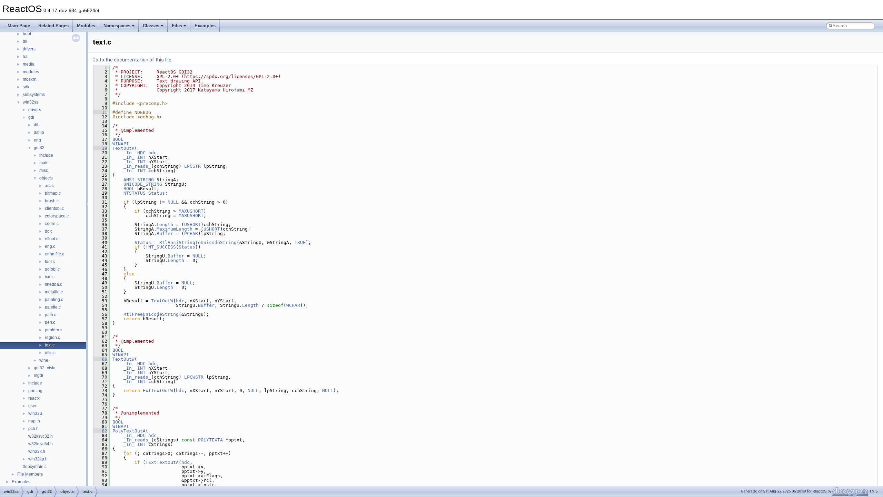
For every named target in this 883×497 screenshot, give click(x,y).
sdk (26, 87)
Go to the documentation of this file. (132, 59)
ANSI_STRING (138, 179)
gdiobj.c (52, 269)
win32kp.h (38, 459)
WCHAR (293, 305)
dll (25, 41)
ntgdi (38, 375)
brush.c (52, 200)
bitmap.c (53, 193)
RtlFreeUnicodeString (151, 314)
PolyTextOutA (129, 430)
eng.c (50, 246)
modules (31, 71)
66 (100, 359)
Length (165, 224)
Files (177, 25)
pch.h (33, 428)
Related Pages (53, 25)
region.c (52, 337)
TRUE (300, 242)
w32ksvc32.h (40, 436)
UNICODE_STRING (142, 184)
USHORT (192, 224)
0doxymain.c (35, 466)
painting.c (54, 299)
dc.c (48, 231)
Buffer (165, 233)
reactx (34, 398)
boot (27, 33)
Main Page (19, 25)
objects (46, 178)
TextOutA (123, 148)
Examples (205, 25)
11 (100, 112)
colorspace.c (57, 216)
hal (26, 56)
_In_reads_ (137, 166)
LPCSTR (192, 166)
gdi (31, 117)
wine (43, 360)
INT (141, 157)
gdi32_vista (45, 368)
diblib (39, 132)
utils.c (50, 352)
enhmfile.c (54, 254)
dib (37, 125)
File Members (30, 474)
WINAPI (120, 143)
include (46, 155)
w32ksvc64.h (40, 443)
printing (35, 390)
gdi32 (39, 147)
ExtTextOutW (158, 390)
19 (100, 148)
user (32, 405)
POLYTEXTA (210, 439)
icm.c (49, 276)
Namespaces (116, 25)
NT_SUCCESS (162, 247)
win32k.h (36, 451)
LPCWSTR (194, 377)
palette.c (53, 307)
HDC (141, 152)
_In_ (129, 152)
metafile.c (54, 292)
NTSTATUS (134, 193)
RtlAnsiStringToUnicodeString (198, 242)
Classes (151, 25)
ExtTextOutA (163, 462)
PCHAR (191, 233)
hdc (152, 152)
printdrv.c (53, 330)
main (44, 162)
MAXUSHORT (191, 211)
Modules (86, 25)
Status (156, 193)
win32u (35, 413)
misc (43, 170)
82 (100, 430)
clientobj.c (54, 208)
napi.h (34, 421)
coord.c (52, 223)
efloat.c (51, 238)
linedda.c (53, 284)
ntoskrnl (30, 79)
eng (37, 140)
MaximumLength (174, 229)
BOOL (117, 139)
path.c (50, 314)
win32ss (30, 102)
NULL (173, 202)
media (28, 64)
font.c (50, 261)
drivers (29, 49)
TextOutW (162, 300)
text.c (49, 345)
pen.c (50, 322)
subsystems (34, 94)
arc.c (49, 185)
